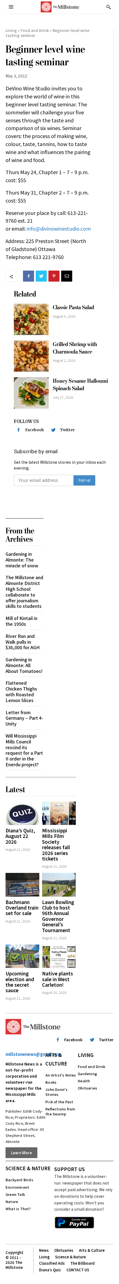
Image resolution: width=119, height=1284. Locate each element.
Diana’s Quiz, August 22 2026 (20, 836)
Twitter (67, 429)
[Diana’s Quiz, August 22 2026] (22, 813)
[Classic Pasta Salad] (31, 319)
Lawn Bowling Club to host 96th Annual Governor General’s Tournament (58, 916)
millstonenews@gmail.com (33, 1054)
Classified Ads (52, 1263)
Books (50, 1082)
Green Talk (15, 1194)
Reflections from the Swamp (60, 1111)
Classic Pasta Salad (73, 307)
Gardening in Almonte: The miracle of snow (22, 560)
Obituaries (87, 1088)
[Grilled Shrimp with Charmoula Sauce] (31, 356)
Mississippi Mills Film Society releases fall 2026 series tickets (56, 844)
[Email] (66, 276)
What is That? (18, 1208)
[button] (108, 7)
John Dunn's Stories (56, 1092)
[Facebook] (28, 276)
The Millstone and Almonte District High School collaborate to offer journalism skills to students (24, 591)
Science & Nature (28, 1168)
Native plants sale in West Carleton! (57, 979)
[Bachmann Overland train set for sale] (22, 884)
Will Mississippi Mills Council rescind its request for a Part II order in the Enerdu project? (24, 750)
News (44, 1250)
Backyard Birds (19, 1179)
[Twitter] (41, 276)
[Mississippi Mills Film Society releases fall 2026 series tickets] (59, 813)
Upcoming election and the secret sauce (20, 982)
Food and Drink (34, 30)
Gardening (87, 1073)
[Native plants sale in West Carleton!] (59, 956)
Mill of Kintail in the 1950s (21, 621)
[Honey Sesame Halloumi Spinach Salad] (31, 392)
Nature (12, 1201)
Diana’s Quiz (50, 1269)
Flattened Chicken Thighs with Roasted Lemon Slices (21, 691)
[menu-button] (11, 6)
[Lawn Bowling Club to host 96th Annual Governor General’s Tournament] (59, 884)
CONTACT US (77, 1269)
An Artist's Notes (60, 1075)
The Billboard (82, 1263)
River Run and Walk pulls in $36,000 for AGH (23, 642)
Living (11, 30)
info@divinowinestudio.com (59, 228)
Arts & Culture (56, 1059)
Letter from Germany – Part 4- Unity (24, 718)
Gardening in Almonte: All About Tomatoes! (24, 665)
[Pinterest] (54, 276)
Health (84, 1080)
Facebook (34, 429)
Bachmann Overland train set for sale (22, 908)
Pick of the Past (59, 1101)
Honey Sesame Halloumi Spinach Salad (80, 384)
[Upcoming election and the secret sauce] (22, 956)
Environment (17, 1187)
